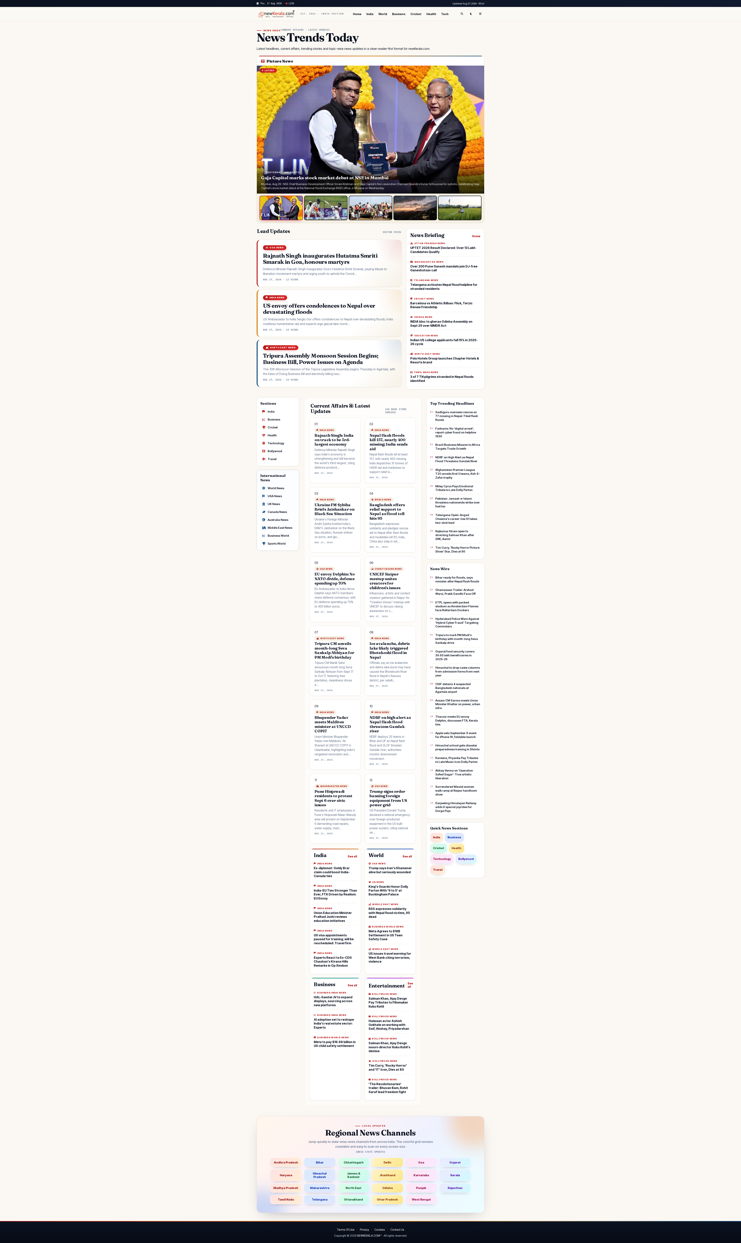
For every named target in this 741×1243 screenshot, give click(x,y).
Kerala (455, 1175)
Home (357, 14)
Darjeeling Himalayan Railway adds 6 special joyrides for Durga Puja (455, 807)
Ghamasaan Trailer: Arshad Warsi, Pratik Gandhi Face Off (455, 592)
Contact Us (397, 1229)
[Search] (462, 14)
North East (353, 1188)
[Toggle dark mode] (471, 14)
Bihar (320, 1162)
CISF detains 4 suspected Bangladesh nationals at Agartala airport (453, 688)
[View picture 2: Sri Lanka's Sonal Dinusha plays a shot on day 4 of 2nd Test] (326, 208)
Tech (444, 14)
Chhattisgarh (354, 1162)
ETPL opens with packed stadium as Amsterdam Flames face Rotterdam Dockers (456, 606)
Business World (278, 535)
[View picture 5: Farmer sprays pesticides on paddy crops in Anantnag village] (459, 208)
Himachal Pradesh (320, 1175)
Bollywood (275, 451)
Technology (276, 443)
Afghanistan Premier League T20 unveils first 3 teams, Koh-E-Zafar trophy (457, 473)
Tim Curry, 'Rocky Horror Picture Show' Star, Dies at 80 (457, 549)
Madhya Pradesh (285, 1188)
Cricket (415, 14)
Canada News (277, 512)
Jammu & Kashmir (353, 1175)
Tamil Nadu (286, 1199)
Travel (272, 459)
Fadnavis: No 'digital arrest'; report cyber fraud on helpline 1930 (455, 432)
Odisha (387, 1188)
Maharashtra (319, 1188)
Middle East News (280, 528)
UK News (274, 504)
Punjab (421, 1188)
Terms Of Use (345, 1229)
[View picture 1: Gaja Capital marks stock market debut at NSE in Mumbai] (281, 208)
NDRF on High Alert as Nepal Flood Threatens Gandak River (456, 459)
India (369, 14)
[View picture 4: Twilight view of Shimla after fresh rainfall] (415, 208)
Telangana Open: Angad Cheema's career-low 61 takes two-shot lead (456, 519)
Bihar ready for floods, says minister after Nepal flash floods (457, 579)
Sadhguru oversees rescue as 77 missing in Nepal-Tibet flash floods (456, 416)
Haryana (286, 1175)
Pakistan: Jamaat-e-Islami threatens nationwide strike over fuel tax (457, 502)
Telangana (319, 1199)
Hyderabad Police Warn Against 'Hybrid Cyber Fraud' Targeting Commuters (457, 622)
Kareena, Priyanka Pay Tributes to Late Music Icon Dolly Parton (456, 760)
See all (352, 856)
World (382, 14)
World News (276, 488)
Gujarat (455, 1162)
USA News (275, 496)
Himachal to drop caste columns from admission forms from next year (457, 671)
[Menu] (480, 14)
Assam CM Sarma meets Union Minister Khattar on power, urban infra (457, 704)
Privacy (364, 1229)
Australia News (278, 520)
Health (431, 14)
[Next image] (477, 130)
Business (398, 14)
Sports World (277, 543)
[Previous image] (264, 130)
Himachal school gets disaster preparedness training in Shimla (457, 747)
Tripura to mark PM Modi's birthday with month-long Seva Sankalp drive (456, 639)
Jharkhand (387, 1175)
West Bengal (421, 1199)
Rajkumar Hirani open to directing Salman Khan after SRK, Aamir (454, 535)
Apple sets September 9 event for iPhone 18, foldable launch (455, 735)
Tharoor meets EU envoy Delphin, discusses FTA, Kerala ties (456, 720)
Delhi (387, 1162)
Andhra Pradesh (286, 1162)
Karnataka (421, 1175)
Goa (421, 1162)
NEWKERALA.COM (368, 1235)
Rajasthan (455, 1188)
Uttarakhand (353, 1199)
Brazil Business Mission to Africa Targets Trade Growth (457, 446)
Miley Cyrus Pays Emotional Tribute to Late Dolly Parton (454, 488)
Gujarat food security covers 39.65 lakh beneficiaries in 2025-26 (455, 655)
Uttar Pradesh (387, 1199)
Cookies (379, 1229)
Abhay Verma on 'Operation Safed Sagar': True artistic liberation (454, 774)
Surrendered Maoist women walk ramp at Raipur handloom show (456, 790)
